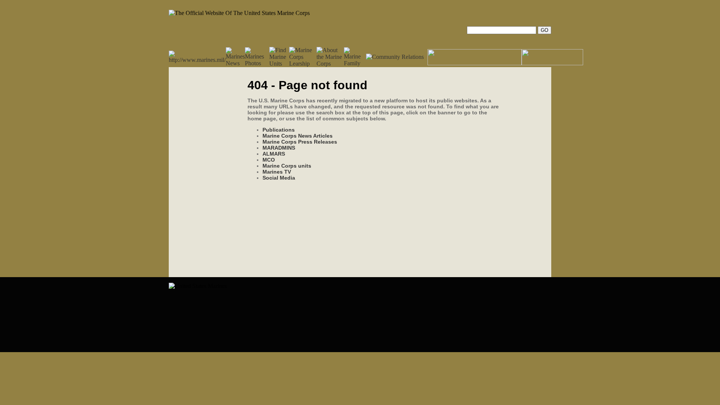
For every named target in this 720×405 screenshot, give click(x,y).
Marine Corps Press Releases (299, 142)
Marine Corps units (286, 166)
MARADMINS (278, 148)
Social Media (278, 178)
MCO (268, 160)
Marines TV (276, 172)
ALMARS (273, 154)
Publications (278, 130)
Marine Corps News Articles (297, 136)
